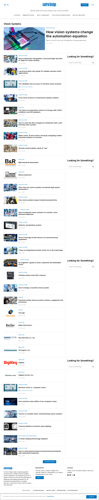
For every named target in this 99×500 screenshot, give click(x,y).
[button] (5, 5)
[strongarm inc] (10, 350)
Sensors (20, 297)
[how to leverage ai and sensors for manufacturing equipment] (10, 237)
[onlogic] (10, 313)
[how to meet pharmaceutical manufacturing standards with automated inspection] (10, 451)
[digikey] (10, 363)
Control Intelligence (26, 86)
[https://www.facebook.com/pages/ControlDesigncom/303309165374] (68, 475)
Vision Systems (50, 27)
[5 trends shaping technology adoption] (10, 439)
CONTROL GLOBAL (50, 490)
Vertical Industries (79, 15)
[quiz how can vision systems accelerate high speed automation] (10, 187)
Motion (20, 310)
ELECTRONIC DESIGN (73, 490)
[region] (49, 497)
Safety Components (43, 15)
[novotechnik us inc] (10, 338)
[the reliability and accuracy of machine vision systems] (10, 84)
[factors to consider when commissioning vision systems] (10, 414)
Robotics (21, 107)
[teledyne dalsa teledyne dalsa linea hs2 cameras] (10, 275)
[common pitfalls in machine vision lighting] (10, 426)
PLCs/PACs (17, 15)
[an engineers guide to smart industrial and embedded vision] (10, 263)
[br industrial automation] (10, 162)
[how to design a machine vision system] (10, 288)
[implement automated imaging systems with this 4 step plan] (10, 71)
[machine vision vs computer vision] (10, 387)
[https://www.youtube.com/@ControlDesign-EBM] (74, 475)
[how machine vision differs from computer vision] (10, 401)
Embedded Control (28, 15)
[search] (8, 5)
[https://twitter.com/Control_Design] (72, 475)
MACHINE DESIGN (61, 490)
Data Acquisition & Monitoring (27, 435)
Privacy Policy (50, 496)
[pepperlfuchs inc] (10, 375)
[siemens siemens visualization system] (10, 225)
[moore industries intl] (10, 175)
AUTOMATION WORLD (38, 490)
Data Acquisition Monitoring (61, 15)
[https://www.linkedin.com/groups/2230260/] (70, 475)
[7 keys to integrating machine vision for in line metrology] (10, 250)
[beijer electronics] (10, 325)
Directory (21, 159)
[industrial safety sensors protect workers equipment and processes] (10, 300)
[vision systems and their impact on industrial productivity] (10, 200)
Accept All (91, 496)
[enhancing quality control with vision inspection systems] (10, 212)
